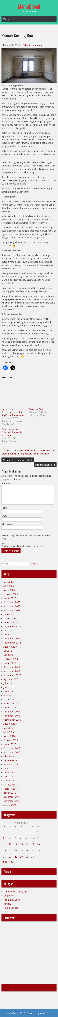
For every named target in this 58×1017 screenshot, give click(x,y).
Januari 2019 (9, 634)
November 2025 (11, 606)
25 (38, 850)
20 (10, 850)
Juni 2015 (8, 772)
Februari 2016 (10, 739)
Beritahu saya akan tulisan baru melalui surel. (24, 545)
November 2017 (11, 670)
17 (32, 844)
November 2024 (11, 610)
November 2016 (11, 715)
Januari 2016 (9, 744)
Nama (4, 507)
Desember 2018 (11, 638)
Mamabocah (10, 987)
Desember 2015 (11, 748)
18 (38, 844)
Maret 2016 (9, 735)
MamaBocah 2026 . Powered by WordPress (29, 1013)
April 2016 (8, 731)
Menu (6, 19)
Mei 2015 (8, 776)
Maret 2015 (9, 784)
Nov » (12, 861)
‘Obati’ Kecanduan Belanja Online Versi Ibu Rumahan (12, 432)
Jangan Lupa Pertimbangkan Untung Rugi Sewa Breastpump (12, 412)
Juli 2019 (7, 630)
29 (21, 856)
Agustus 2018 (10, 646)
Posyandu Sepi (36, 409)
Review (7, 903)
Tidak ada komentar (32, 44)
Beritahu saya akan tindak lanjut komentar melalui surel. (26, 537)
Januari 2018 (9, 662)
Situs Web (6, 523)
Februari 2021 (10, 614)
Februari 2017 (10, 703)
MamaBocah (29, 6)
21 (15, 850)
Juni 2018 (8, 654)
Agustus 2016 (10, 723)
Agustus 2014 (10, 804)
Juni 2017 (8, 687)
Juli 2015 (7, 768)
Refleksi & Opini (11, 899)
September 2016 (12, 719)
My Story (6, 450)
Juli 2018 (7, 650)
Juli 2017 (7, 683)
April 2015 (8, 780)
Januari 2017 (9, 707)
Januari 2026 (9, 597)
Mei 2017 (8, 691)
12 (4, 844)
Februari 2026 (10, 593)
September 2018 (12, 642)
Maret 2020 (9, 618)
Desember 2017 (11, 666)
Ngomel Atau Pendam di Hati (18, 459)
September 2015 (12, 760)
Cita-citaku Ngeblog (45, 464)
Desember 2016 (11, 711)
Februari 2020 (10, 622)
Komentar (7, 483)
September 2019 (12, 626)
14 (15, 844)
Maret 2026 (9, 589)
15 (21, 844)
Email (4, 515)
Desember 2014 (11, 796)
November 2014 (11, 800)
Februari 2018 (10, 658)
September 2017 (12, 675)
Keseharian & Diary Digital (16, 891)
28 (15, 856)
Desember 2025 (11, 602)
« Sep (4, 861)
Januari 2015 (9, 792)
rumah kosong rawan (20, 453)
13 (10, 844)
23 (27, 850)
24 (32, 850)
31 (32, 856)
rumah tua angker (41, 453)
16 (27, 844)
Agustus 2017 (10, 679)
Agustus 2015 (10, 764)
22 (21, 850)
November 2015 (11, 752)
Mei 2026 (8, 581)
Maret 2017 (9, 699)
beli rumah (24, 450)
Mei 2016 (8, 727)
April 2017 (8, 695)
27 (10, 856)
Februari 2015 (10, 788)
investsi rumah (38, 450)
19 (4, 850)
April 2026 (8, 585)
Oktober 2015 (10, 756)
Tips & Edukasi (10, 907)
